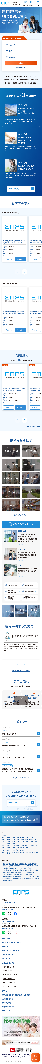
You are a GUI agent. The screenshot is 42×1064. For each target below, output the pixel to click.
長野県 (31, 842)
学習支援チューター (14, 870)
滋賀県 (32, 845)
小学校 (24, 866)
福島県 (31, 837)
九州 (3, 852)
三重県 (36, 845)
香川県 (13, 850)
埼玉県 (22, 840)
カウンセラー (20, 868)
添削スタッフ (21, 872)
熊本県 (22, 852)
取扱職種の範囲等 (8, 1007)
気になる (9, 259)
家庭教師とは (29, 585)
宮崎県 (31, 852)
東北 (3, 837)
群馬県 (17, 840)
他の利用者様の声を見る (20, 670)
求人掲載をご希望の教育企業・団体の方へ (16, 995)
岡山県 (17, 848)
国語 (16, 864)
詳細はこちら (13, 802)
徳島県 (8, 850)
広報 (33, 872)
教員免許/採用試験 (11, 598)
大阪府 (13, 845)
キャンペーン (6, 954)
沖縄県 (8, 854)
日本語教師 (14, 872)
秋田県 (22, 837)
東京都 (31, 840)
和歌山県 (27, 845)
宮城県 (17, 837)
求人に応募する (20, 259)
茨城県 (8, 840)
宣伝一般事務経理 (7, 874)
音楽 (33, 866)
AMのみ (37, 878)
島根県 (13, 848)
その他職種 (5, 870)
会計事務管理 (16, 874)
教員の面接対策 (29, 591)
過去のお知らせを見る (20, 777)
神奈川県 (36, 840)
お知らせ (5, 958)
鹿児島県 (36, 852)
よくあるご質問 (7, 999)
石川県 (17, 842)
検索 (21, 63)
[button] (14, 239)
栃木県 (13, 840)
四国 (3, 850)
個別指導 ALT (23, 870)
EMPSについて (13, 189)
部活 (26, 868)
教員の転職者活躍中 (13, 878)
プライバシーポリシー (16, 1062)
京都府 (8, 845)
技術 (8, 866)
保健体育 (29, 866)
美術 (36, 866)
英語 (4, 864)
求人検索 (5, 946)
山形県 (26, 837)
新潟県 (8, 842)
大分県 (26, 852)
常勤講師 (31, 874)
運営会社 (5, 991)
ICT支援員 (5, 868)
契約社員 (5, 878)
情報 (35, 864)
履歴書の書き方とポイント (12, 975)
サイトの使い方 (7, 939)
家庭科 (4, 866)
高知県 (22, 850)
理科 (10, 864)
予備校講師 (35, 870)
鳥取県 (8, 848)
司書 (15, 868)
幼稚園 (8, 872)
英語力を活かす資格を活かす (26, 878)
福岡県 (8, 852)
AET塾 (29, 870)
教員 (26, 864)
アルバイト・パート (26, 876)
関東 (3, 840)
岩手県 (13, 837)
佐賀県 (13, 852)
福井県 (22, 842)
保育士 (4, 872)
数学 (13, 864)
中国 (3, 848)
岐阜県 (35, 842)
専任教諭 (25, 874)
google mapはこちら (7, 909)
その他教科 (21, 864)
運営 (21, 874)
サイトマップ (6, 1010)
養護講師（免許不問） (15, 866)
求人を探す (35, 1059)
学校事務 (30, 864)
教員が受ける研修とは (11, 982)
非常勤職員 (17, 876)
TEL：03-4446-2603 (8, 903)
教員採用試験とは (9, 978)
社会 (7, 864)
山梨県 (26, 842)
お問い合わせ (6, 1003)
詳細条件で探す (22, 67)
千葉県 (26, 840)
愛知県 (13, 843)
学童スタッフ (31, 868)
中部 (3, 842)
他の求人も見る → (33, 426)
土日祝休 (10, 880)
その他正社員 (35, 876)
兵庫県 (17, 845)
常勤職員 (11, 876)
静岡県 (8, 843)
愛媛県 (17, 850)
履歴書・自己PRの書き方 (13, 592)
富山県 (13, 842)
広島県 (22, 848)
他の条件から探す (20, 515)
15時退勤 (5, 880)
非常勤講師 (5, 876)
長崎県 (17, 852)
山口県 (26, 848)
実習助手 (11, 868)
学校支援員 (28, 872)
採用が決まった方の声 (29, 598)
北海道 (4, 835)
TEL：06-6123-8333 (8, 921)
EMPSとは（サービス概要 (12, 942)
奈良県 (22, 845)
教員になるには (12, 585)
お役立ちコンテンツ (9, 963)
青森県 (8, 837)
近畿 (3, 845)
